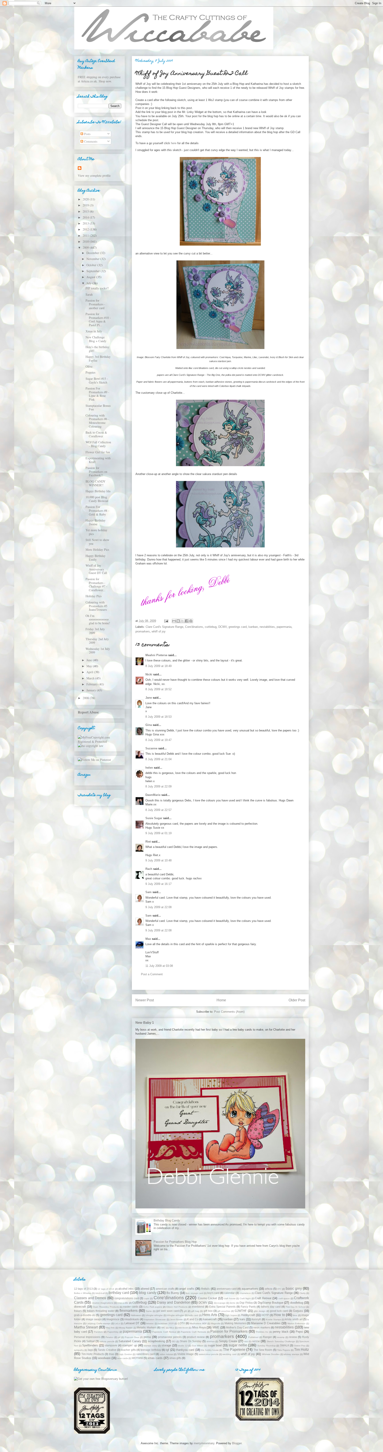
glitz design (260, 1311)
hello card (193, 1315)
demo (232, 1303)
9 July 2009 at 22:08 (158, 907)
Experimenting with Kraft (98, 460)
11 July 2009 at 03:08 (159, 965)
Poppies (90, 372)
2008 (86, 698)
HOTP (265, 1315)
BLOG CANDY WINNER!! (96, 483)
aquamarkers (250, 1288)
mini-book (183, 1327)
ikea (295, 1315)
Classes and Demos (90, 1298)
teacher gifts (128, 1349)
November (93, 259)
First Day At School (296, 1307)
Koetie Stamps (273, 1319)
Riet (148, 841)
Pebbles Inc (262, 1332)
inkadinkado (131, 1319)
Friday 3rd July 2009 (95, 631)
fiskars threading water (101, 1310)
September (93, 271)
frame (149, 1311)
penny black (281, 1331)
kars (242, 1319)
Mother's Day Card (237, 1327)
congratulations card (126, 1298)
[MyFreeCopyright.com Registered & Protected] (99, 741)
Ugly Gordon (125, 1354)
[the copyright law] (90, 746)
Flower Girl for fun (98, 452)
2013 (86, 223)
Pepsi (299, 1331)
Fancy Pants (248, 1306)
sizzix (256, 1341)
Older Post (297, 1000)
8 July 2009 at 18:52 (158, 689)
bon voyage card (194, 1293)
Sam (148, 892)
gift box (208, 1310)
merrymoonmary (204, 1443)
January (91, 690)
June (89, 660)
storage (166, 1345)
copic (146, 1298)
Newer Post (144, 1000)
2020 (86, 199)
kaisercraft (210, 1319)
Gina (148, 725)
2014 (86, 217)
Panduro (98, 1332)
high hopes (231, 1315)
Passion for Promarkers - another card (95, 304)
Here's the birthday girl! (97, 349)
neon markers (261, 1327)
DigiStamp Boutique (270, 1302)
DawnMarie (152, 795)
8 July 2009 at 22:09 (158, 786)
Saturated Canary (130, 1341)
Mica (171, 1327)
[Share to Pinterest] (191, 621)
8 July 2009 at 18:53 (158, 716)
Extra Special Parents (222, 1306)
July (89, 283)
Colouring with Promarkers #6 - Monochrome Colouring (97, 420)
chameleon (245, 1293)
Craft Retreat (263, 1298)
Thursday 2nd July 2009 (97, 641)
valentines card (145, 1354)
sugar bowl (215, 1345)
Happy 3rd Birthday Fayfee (98, 359)
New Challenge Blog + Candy (96, 339)
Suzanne (151, 748)
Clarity (302, 1293)
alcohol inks (126, 1288)
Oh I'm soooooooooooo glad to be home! (98, 619)
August (91, 277)
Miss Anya (199, 1327)
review (293, 1337)
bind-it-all (100, 1293)
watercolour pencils (209, 1354)
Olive (89, 366)
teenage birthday (151, 1349)
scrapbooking (156, 1341)
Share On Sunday (190, 1341)
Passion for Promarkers (229, 1331)
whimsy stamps (291, 1354)
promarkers (142, 631)
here (173, 143)
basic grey (294, 1288)
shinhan (211, 1341)
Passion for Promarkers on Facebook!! (96, 471)
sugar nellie (238, 1345)
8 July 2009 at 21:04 (158, 759)
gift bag (195, 1311)
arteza (268, 1288)
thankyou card (185, 1349)
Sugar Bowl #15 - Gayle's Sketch (97, 380)
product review (196, 1337)
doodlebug (296, 1302)
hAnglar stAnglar (154, 1315)
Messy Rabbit (126, 1327)
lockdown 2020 (166, 1323)
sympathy (79, 1350)
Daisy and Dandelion (173, 1302)
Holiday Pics (94, 596)
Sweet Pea (300, 1345)
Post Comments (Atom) (229, 1011)
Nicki (148, 674)
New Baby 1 (144, 1022)
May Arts (110, 1327)
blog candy (147, 1293)
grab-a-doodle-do (84, 1315)
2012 (86, 229)
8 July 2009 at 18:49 (158, 666)
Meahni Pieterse (156, 655)
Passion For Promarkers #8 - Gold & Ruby (97, 510)
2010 (86, 241)
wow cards (122, 1358)
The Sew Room (263, 1349)
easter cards (130, 1306)
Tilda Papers (283, 1350)
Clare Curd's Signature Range (164, 626)
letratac (150, 1323)
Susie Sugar (153, 818)
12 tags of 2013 (83, 1288)
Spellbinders (90, 1345)
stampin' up (129, 1345)
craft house (230, 1298)
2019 (86, 205)
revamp (281, 1337)
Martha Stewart (86, 1327)
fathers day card (271, 1306)
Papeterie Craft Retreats (193, 1332)
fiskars (78, 1310)
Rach (148, 868)
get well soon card (167, 1310)
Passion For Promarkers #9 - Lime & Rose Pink (97, 393)
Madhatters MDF (198, 1323)
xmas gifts (175, 1358)
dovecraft (80, 1306)
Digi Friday (246, 1302)
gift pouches (223, 1311)
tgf (167, 1349)
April (90, 672)
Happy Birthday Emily (96, 558)
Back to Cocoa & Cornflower (96, 434)
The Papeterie (234, 1349)
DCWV (222, 626)
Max (148, 938)
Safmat (90, 1341)
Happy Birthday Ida (98, 491)
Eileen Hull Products (177, 1307)
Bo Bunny (172, 1293)
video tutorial (166, 1354)
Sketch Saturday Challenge (281, 1341)
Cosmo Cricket (207, 1298)
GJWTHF (241, 1310)
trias (111, 1354)
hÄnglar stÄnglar (175, 1315)
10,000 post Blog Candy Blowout (97, 499)
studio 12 (183, 1345)
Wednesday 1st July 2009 (98, 651)
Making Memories (235, 1323)
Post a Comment (152, 974)
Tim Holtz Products (92, 1354)
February (92, 684)
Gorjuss (298, 1310)
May (89, 666)
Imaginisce (112, 1319)
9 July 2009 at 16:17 (158, 884)
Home (221, 1000)
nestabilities (267, 626)
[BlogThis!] (178, 621)
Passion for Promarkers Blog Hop (175, 1241)
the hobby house (210, 1350)
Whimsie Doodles (271, 1354)
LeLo (117, 1323)
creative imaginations (102, 1303)
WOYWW (137, 1358)
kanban (253, 626)
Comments (90, 141)
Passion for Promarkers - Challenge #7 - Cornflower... (96, 584)
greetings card (238, 626)
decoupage (220, 1303)
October (91, 265)
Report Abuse (88, 712)
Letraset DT (132, 1323)
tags (90, 1349)
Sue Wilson (198, 1345)
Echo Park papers (152, 1307)
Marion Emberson (296, 1323)
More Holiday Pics (97, 549)
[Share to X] (182, 621)
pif (119, 1337)
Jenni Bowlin (176, 1319)
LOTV (181, 1323)
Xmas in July (94, 331)
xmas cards (155, 1358)
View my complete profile (94, 175)
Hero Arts (209, 1315)
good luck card (279, 1310)
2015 (86, 211)
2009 (86, 247)
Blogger (237, 1443)
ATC (279, 1289)
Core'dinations (194, 626)
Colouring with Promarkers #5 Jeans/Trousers (96, 606)
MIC (163, 1327)
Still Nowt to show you (97, 542)
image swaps (94, 1319)
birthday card (119, 1293)
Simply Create (228, 1341)
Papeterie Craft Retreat (164, 1332)
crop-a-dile (122, 1303)
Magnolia (215, 1323)
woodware (104, 1358)
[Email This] (174, 621)
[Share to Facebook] (186, 621)
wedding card (229, 1354)
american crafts (165, 1288)
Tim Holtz (301, 1349)
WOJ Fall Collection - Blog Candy (98, 444)
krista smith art (293, 1319)
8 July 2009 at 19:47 (158, 740)
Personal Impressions (87, 1337)
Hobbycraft (248, 1315)
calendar (229, 1292)
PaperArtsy (113, 1332)
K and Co (192, 1319)
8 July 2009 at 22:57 (158, 810)
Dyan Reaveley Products (106, 1307)
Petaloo (109, 1337)
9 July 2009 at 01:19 (158, 833)
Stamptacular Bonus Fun (98, 407)
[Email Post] (166, 620)
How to (279, 1315)
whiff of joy (159, 631)
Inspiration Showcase (155, 1319)
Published (253, 1337)
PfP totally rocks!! (97, 288)
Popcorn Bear (132, 1337)
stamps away (150, 1345)
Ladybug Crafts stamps (98, 1323)
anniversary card (227, 1288)
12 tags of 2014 (106, 1289)
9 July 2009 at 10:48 (158, 860)
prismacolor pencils (170, 1337)
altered (145, 1288)
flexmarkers (128, 1310)
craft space (284, 1298)
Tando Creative (107, 1349)
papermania (284, 626)
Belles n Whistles (82, 1293)
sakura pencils (107, 1341)
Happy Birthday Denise (96, 522)
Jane (148, 697)
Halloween (136, 1315)
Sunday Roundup (266, 1345)
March (90, 678)
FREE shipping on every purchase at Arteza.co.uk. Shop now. (99, 79)
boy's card (213, 1292)
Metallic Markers (146, 1327)
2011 (86, 235)
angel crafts (186, 1288)
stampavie (111, 1345)
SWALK (284, 1345)
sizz (246, 1341)
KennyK (256, 1319)
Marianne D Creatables (266, 1323)
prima (147, 1337)
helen (149, 767)
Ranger (267, 1337)
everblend (198, 1306)
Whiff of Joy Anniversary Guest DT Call (96, 569)
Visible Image (185, 1354)
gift (185, 1311)
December (93, 253)
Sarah (89, 294)
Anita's (205, 1288)
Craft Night (245, 1298)
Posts (86, 134)
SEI (174, 1341)
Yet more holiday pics (96, 532)
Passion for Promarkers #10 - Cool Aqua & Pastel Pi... (98, 319)
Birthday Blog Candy (167, 1220)
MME (216, 1327)
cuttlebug (211, 626)
